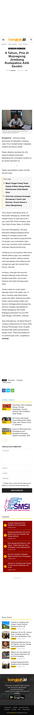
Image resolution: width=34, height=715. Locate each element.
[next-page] (6, 440)
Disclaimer (7, 709)
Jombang (13, 628)
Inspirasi (13, 648)
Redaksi (15, 707)
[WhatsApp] (12, 390)
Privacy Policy (26, 709)
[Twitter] (8, 390)
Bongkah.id (14, 712)
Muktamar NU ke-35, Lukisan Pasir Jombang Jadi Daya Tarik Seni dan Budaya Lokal (21, 634)
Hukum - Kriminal (23, 44)
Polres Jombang (7, 382)
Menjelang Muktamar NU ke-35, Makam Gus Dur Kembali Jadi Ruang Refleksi (21, 644)
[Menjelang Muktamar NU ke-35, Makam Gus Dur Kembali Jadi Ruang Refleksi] (5, 645)
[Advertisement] (17, 18)
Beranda (4, 44)
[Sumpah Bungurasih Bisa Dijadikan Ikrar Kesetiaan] (5, 665)
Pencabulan (20, 380)
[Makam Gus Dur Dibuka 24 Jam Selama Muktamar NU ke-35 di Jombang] (5, 655)
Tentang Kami (7, 707)
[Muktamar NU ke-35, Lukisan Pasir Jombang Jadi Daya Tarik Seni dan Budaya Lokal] (5, 635)
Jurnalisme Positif (23, 707)
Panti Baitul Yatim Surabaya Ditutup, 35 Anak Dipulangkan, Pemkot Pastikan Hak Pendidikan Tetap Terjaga (22, 409)
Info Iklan (14, 709)
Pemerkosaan (11, 380)
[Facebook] (4, 390)
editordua (13, 70)
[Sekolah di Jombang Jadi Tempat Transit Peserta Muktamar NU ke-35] (5, 625)
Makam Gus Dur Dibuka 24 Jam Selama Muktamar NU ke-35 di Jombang (20, 654)
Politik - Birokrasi (12, 44)
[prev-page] (3, 440)
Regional (13, 666)
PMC (19, 709)
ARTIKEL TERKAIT (8, 400)
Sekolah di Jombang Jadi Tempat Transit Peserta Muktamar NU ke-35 (20, 624)
